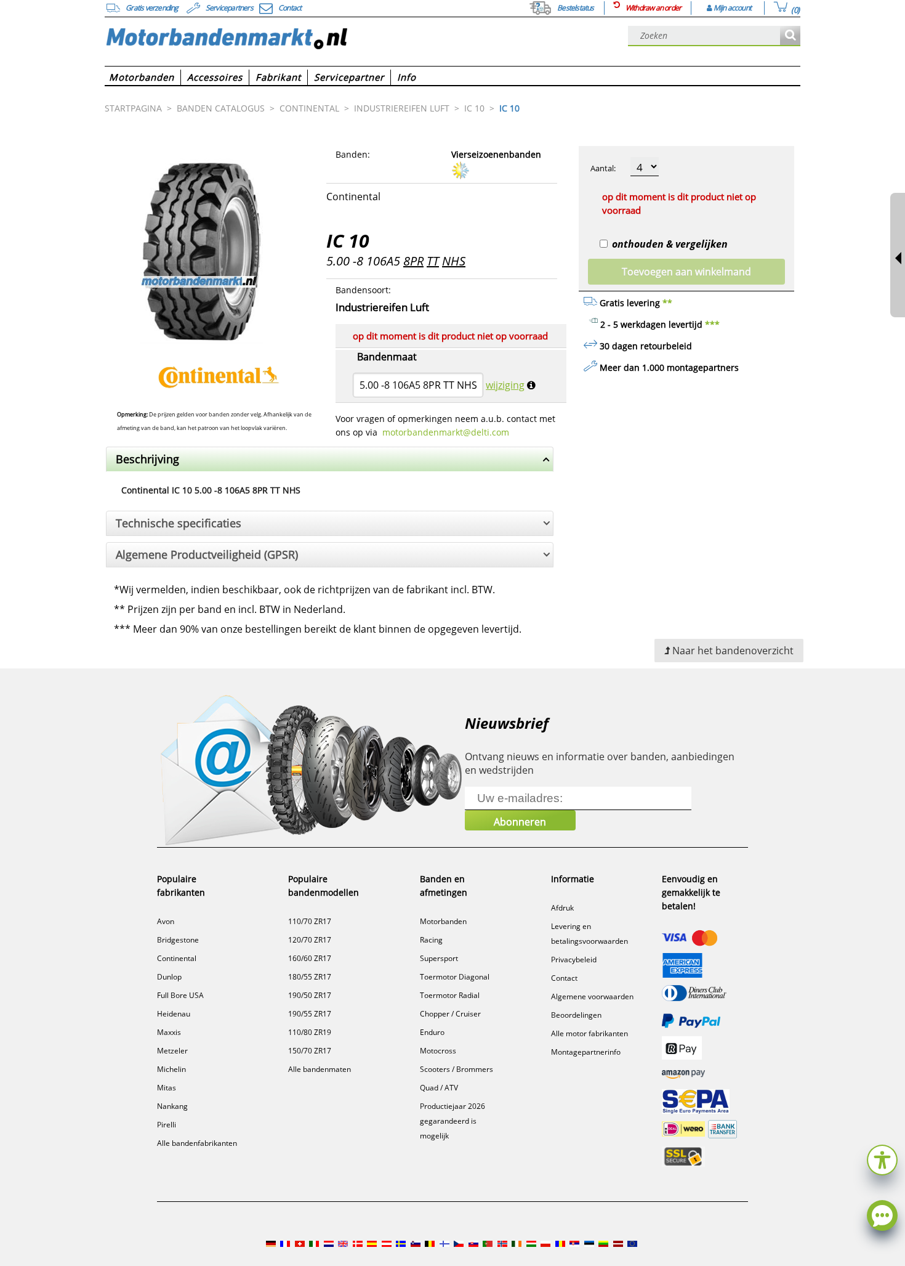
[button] (882, 1158)
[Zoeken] (790, 36)
